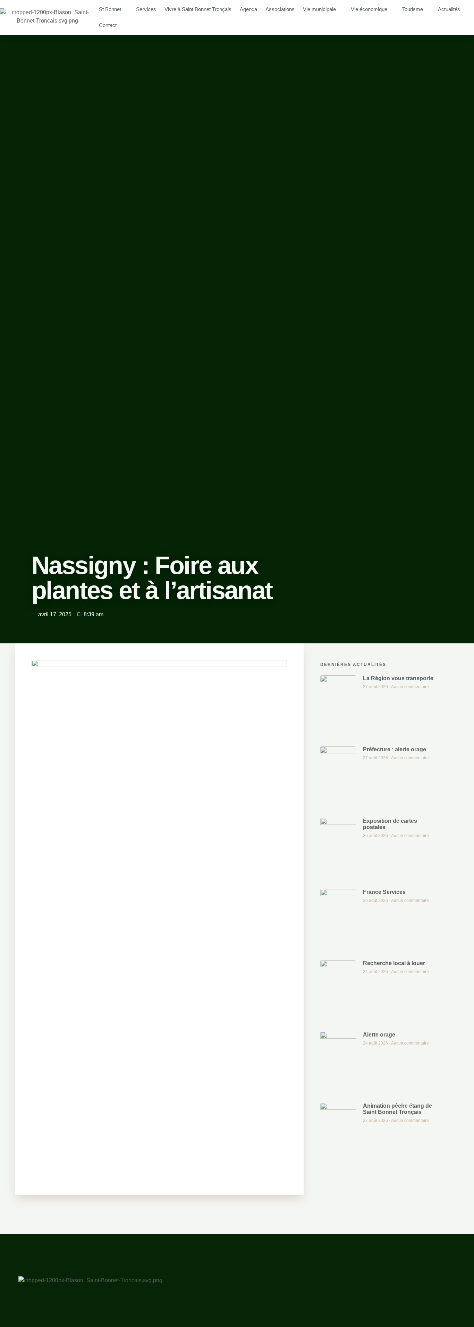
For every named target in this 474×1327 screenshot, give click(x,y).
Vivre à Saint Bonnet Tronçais (197, 9)
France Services (384, 892)
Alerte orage (379, 1035)
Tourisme (412, 9)
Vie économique (369, 9)
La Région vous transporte (398, 678)
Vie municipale (319, 9)
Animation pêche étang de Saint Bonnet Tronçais (397, 1109)
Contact (108, 25)
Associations (280, 9)
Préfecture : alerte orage (394, 749)
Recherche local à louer (394, 963)
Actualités (449, 9)
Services (146, 9)
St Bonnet (110, 9)
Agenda (248, 9)
